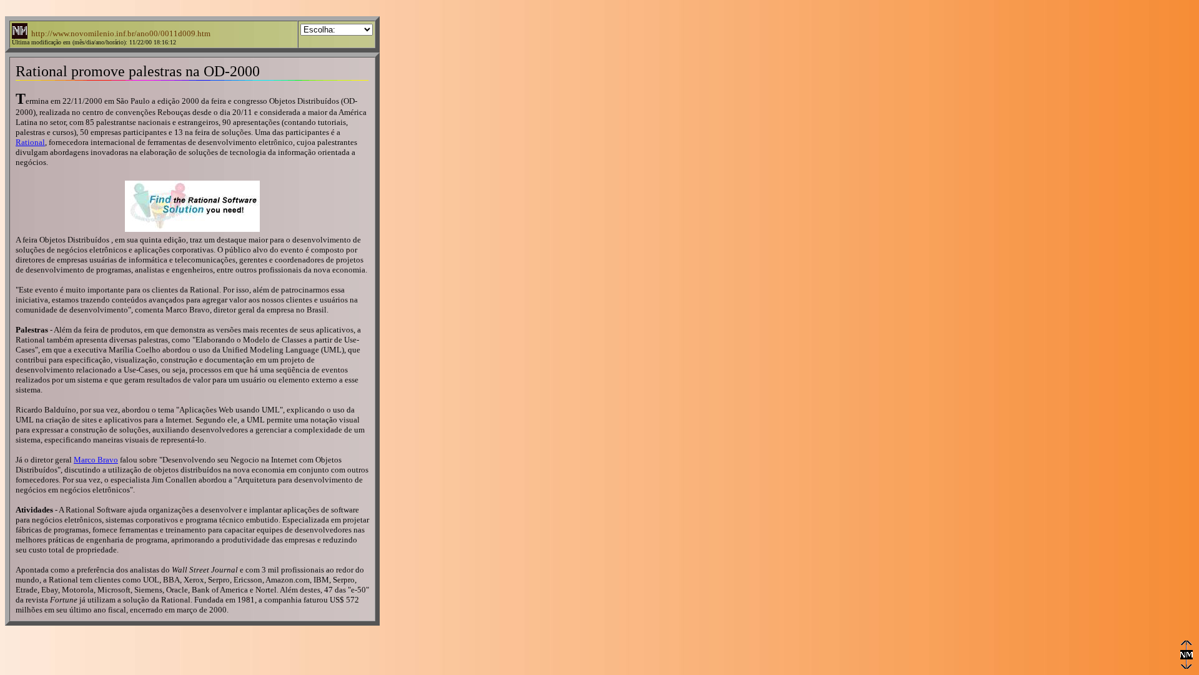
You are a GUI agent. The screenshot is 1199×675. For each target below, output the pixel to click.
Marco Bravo (96, 459)
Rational (30, 142)
